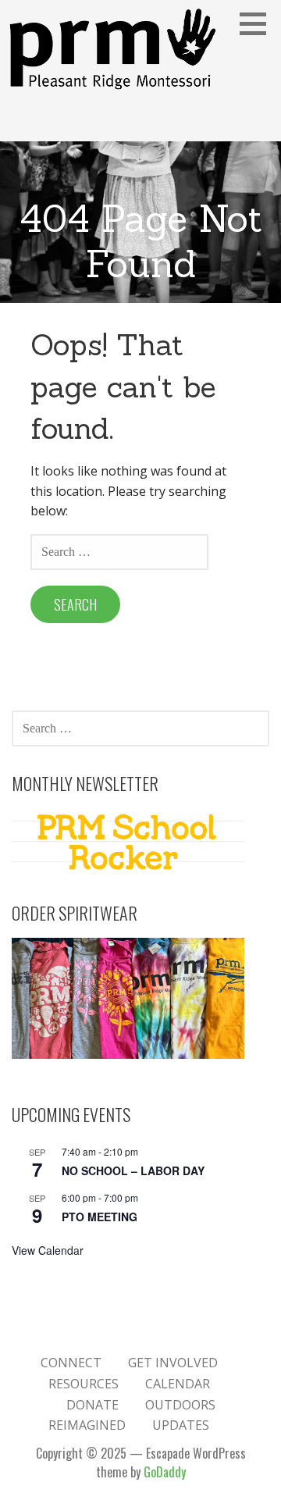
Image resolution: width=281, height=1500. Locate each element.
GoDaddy (165, 1472)
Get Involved (173, 1362)
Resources (83, 1383)
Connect (71, 1362)
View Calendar (48, 1250)
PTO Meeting (99, 1216)
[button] (258, 23)
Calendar (177, 1383)
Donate (92, 1404)
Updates (180, 1425)
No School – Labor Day (133, 1170)
